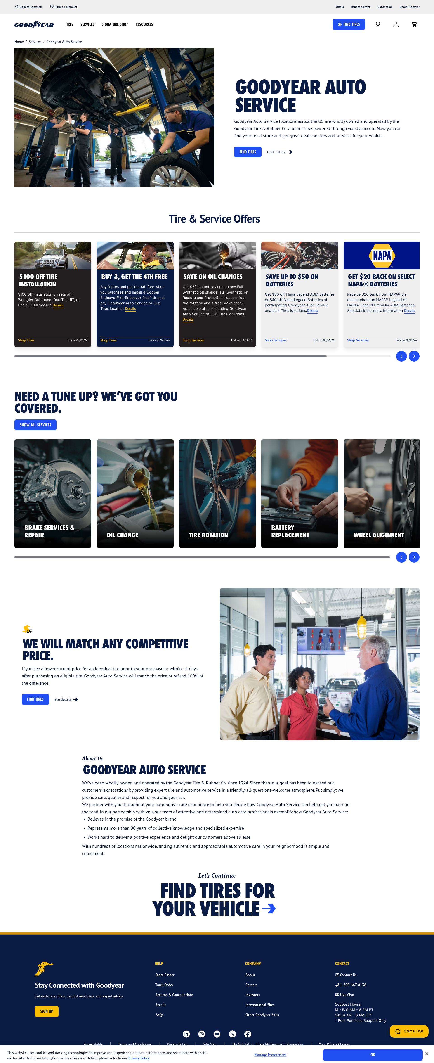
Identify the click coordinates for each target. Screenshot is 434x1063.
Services (87, 24)
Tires (69, 24)
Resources (144, 24)
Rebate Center (360, 7)
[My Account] (396, 24)
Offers (340, 7)
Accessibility (93, 1044)
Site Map (210, 1044)
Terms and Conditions (134, 1044)
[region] (217, 1054)
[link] (52, 493)
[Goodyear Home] (34, 24)
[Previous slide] (401, 356)
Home (19, 41)
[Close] (427, 1054)
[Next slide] (414, 356)
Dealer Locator (410, 7)
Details (58, 305)
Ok (372, 1054)
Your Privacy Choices (334, 1044)
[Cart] (414, 24)
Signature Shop (115, 24)
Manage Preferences (270, 1055)
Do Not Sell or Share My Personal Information (268, 1044)
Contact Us (384, 7)
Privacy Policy (177, 1044)
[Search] (378, 24)
